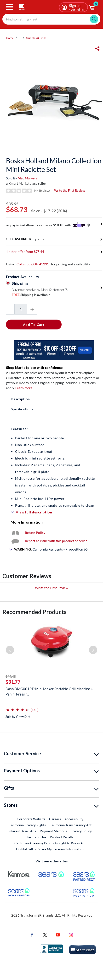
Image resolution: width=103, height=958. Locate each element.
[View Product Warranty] (15, 533)
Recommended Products (34, 611)
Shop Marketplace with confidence (34, 368)
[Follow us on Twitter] (45, 934)
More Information (27, 522)
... (20, 38)
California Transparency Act (71, 825)
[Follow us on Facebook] (32, 934)
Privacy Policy (81, 831)
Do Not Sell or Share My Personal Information (50, 849)
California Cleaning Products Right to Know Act (50, 843)
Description (20, 399)
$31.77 (13, 682)
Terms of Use (36, 837)
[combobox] (51, 19)
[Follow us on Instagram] (71, 934)
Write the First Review (69, 190)
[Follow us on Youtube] (58, 934)
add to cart (34, 324)
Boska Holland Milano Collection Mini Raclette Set (54, 165)
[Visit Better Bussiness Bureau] (51, 948)
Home (10, 38)
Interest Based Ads (22, 831)
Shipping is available (31, 295)
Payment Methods (53, 831)
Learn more (23, 388)
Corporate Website (31, 819)
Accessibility (73, 819)
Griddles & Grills (36, 38)
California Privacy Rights (27, 825)
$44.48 (11, 676)
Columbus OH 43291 (33, 264)
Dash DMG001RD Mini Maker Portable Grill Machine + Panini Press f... (49, 691)
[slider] (17, 708)
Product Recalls (62, 837)
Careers (55, 819)
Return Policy (35, 533)
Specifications (22, 409)
